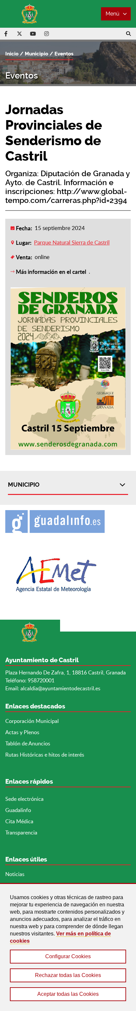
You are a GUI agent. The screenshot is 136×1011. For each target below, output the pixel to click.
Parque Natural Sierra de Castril (72, 242)
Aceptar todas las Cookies (68, 994)
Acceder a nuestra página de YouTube (33, 34)
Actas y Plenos (22, 732)
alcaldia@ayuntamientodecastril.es (60, 688)
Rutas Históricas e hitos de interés (44, 754)
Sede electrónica (24, 798)
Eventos (63, 54)
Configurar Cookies (68, 956)
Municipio (36, 54)
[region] (68, 947)
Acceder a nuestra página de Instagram (46, 34)
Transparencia (21, 832)
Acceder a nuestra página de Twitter (19, 34)
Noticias (14, 874)
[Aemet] (68, 574)
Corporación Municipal (32, 721)
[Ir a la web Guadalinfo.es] (68, 521)
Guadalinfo (18, 810)
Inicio (11, 54)
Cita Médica (19, 821)
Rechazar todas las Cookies (68, 975)
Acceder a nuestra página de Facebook (6, 34)
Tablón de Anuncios (27, 743)
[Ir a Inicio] (30, 14)
